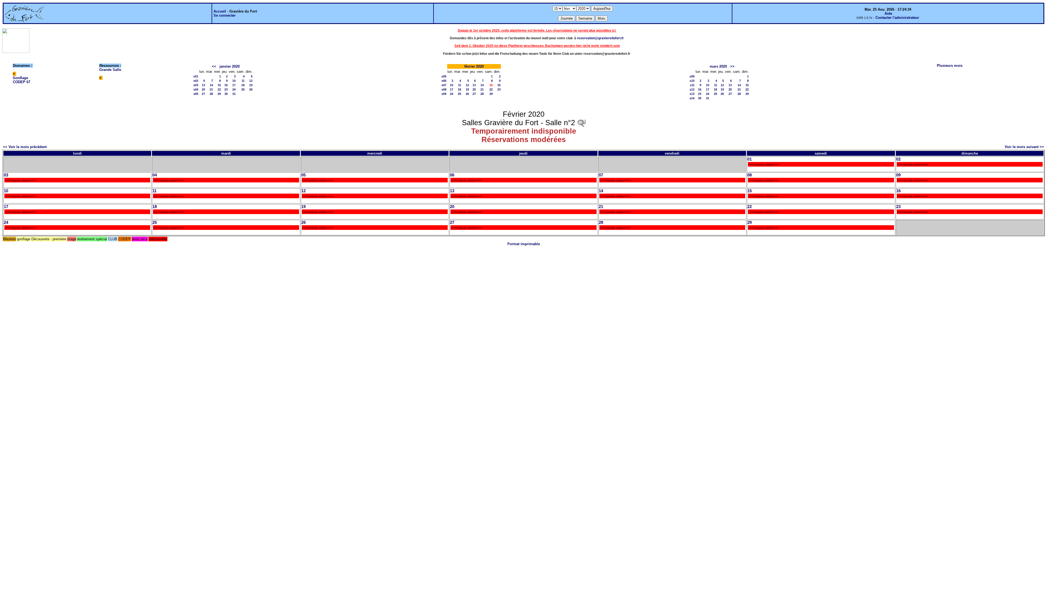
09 (898, 175)
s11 (692, 85)
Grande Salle (110, 70)
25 (243, 89)
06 (452, 175)
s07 (443, 85)
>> (732, 66)
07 (601, 175)
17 (234, 85)
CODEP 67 (21, 82)
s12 (692, 89)
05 (303, 175)
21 (211, 89)
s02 (195, 80)
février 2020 (474, 66)
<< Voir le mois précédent (25, 147)
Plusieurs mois (949, 66)
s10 (692, 80)
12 (250, 80)
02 (898, 159)
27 (203, 93)
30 (226, 93)
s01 (195, 76)
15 (219, 85)
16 (226, 85)
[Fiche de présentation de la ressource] (581, 123)
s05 (195, 93)
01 (749, 159)
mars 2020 (718, 66)
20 (203, 89)
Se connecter (224, 15)
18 (243, 85)
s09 (443, 93)
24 (234, 89)
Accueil (219, 11)
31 (234, 93)
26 (250, 89)
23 (226, 89)
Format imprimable (523, 244)
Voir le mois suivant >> (1024, 147)
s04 (195, 89)
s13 (692, 93)
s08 (443, 89)
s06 (443, 80)
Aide (888, 13)
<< (214, 66)
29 (219, 93)
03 (6, 175)
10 (234, 80)
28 (211, 93)
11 (243, 80)
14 (211, 85)
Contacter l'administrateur (897, 18)
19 (250, 85)
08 (749, 175)
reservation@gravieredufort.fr (600, 38)
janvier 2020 (229, 66)
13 (203, 85)
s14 (692, 98)
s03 (195, 85)
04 (154, 175)
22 (219, 89)
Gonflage (20, 78)
